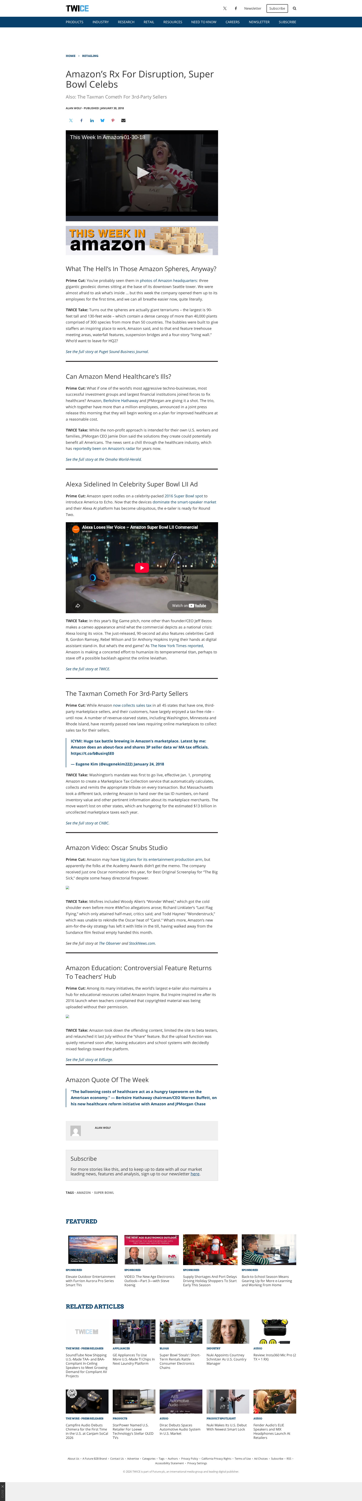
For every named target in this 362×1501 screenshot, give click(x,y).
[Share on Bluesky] (102, 120)
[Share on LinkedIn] (92, 120)
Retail (149, 22)
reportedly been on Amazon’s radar (104, 448)
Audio (257, 1348)
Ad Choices (261, 1458)
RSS (289, 1458)
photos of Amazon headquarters (168, 280)
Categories (148, 1458)
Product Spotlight (221, 1418)
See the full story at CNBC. (88, 822)
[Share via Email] (123, 120)
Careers (233, 22)
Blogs (164, 1348)
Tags (161, 1458)
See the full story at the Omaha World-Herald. (104, 459)
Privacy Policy (189, 1458)
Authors (173, 1458)
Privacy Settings (197, 1463)
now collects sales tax (132, 705)
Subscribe (277, 8)
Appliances (121, 1348)
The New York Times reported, (177, 645)
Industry (101, 22)
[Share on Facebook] (81, 120)
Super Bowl (104, 1192)
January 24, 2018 (149, 763)
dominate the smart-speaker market (184, 501)
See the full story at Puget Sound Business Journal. (107, 351)
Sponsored (74, 1270)
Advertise (133, 1458)
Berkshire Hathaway (120, 400)
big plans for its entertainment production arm (161, 859)
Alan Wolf (74, 108)
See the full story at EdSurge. (89, 1059)
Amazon (84, 1192)
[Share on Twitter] (71, 120)
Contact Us (117, 1458)
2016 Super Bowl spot (184, 495)
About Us (73, 1458)
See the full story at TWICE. (88, 668)
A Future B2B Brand (95, 1458)
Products (74, 22)
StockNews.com (142, 943)
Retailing (90, 56)
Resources (172, 22)
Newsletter (252, 8)
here (195, 1174)
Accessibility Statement (169, 1463)
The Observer (110, 943)
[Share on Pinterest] (113, 120)
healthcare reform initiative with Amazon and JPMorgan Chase (146, 1103)
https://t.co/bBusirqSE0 (92, 753)
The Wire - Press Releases (84, 1348)
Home (70, 56)
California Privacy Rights (216, 1458)
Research (126, 22)
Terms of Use (243, 1458)
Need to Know (203, 22)
